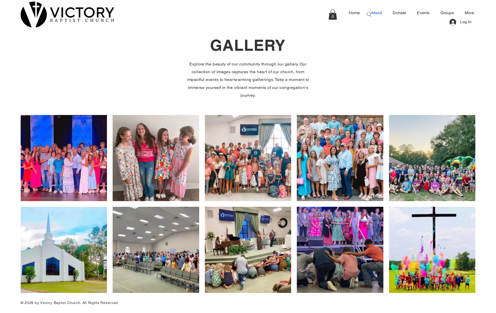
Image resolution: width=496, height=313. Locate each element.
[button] (332, 14)
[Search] (369, 14)
